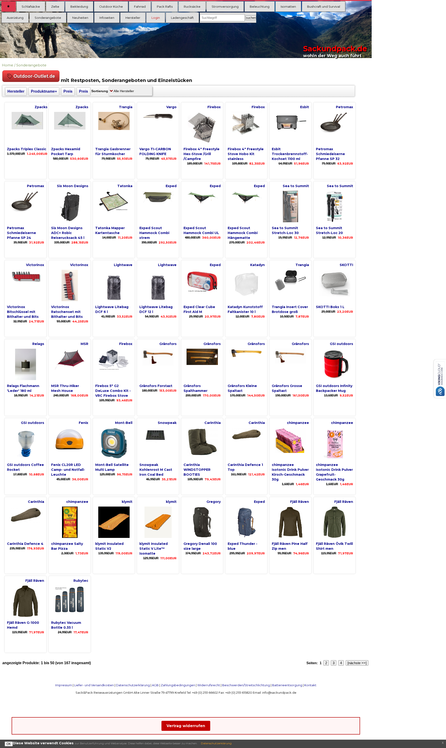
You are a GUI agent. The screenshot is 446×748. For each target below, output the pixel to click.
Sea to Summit (296, 186)
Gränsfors (168, 344)
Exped (171, 186)
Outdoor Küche (111, 6)
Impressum (63, 685)
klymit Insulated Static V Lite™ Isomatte (153, 549)
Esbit (304, 107)
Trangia (125, 107)
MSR (84, 344)
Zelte (55, 6)
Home (7, 65)
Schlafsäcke (31, 6)
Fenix (83, 423)
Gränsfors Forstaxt (155, 386)
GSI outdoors (341, 344)
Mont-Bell (123, 423)
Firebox (214, 107)
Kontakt (310, 685)
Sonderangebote (48, 18)
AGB (155, 685)
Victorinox (35, 265)
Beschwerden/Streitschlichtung (246, 685)
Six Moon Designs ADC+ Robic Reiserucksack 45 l (67, 233)
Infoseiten (106, 18)
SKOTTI (346, 265)
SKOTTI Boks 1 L (330, 307)
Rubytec (80, 581)
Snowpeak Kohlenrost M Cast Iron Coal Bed (155, 470)
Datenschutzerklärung (133, 685)
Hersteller (132, 18)
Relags (38, 344)
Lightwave (123, 265)
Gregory (214, 502)
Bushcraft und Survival (323, 6)
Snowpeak (167, 423)
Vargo (171, 107)
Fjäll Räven (299, 502)
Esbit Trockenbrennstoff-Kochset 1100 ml (290, 154)
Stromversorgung (225, 6)
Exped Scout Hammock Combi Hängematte (243, 233)
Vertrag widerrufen (186, 726)
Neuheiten (80, 18)
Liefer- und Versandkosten (94, 685)
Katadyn (257, 265)
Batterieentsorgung (287, 685)
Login (155, 18)
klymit (127, 502)
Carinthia (212, 423)
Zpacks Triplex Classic (26, 149)
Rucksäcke (192, 6)
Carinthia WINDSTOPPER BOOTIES (197, 470)
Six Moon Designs (72, 186)
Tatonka (124, 186)
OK (9, 744)
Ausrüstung (15, 18)
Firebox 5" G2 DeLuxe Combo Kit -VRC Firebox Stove (113, 391)
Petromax (344, 107)
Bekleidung (79, 6)
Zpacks (41, 107)
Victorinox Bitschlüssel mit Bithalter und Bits (23, 312)
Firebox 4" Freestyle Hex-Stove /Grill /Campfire (202, 154)
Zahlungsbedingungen (178, 685)
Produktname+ (44, 91)
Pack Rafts (165, 6)
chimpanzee (298, 423)
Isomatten (288, 6)
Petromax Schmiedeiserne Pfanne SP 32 (330, 154)
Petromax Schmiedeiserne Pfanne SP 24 (21, 233)
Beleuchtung (259, 6)
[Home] (8, 6)
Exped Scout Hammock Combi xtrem (154, 233)
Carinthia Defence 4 (25, 544)
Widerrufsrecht (208, 685)
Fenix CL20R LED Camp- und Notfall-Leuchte (68, 470)
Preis (67, 91)
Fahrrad (140, 6)
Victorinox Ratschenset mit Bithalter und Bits (67, 312)
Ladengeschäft (182, 18)
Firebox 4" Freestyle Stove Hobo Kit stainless (246, 154)
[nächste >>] (357, 663)
